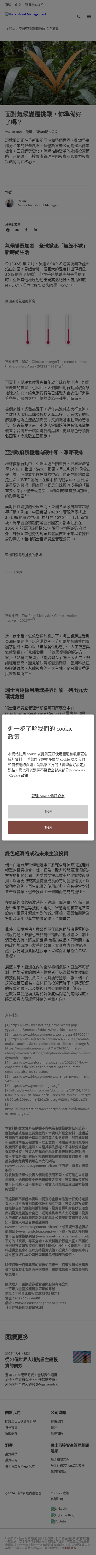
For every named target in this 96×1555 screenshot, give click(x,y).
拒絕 (48, 812)
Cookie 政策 (18, 776)
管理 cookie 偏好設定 (48, 796)
